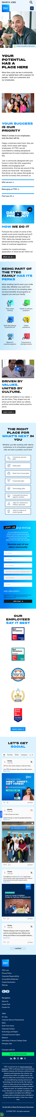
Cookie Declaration (8, 982)
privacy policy (10, 596)
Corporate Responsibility (10, 976)
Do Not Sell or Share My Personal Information (18, 1107)
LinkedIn (11, 1058)
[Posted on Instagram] (31, 810)
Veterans (5, 1038)
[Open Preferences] (2, 1114)
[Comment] (7, 802)
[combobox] (18, 578)
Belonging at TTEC (9, 189)
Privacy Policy (7, 973)
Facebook (15, 1058)
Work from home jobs (21, 473)
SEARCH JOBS (9, 2)
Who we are (7, 182)
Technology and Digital (10, 1032)
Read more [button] (6, 771)
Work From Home (8, 1026)
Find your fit (7, 196)
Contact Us (6, 1007)
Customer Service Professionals (13, 1020)
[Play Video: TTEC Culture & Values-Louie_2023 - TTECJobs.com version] (18, 369)
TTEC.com (5, 970)
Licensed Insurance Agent (11, 1035)
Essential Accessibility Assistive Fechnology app (6, 991)
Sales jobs (17, 466)
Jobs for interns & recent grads (19, 511)
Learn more (7, 412)
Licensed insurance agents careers (20, 496)
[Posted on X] (31, 762)
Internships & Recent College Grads (14, 1041)
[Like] (4, 802)
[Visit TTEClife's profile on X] (5, 761)
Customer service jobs (19, 458)
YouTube (21, 1058)
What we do (8, 257)
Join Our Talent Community (18, 1054)
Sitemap (5, 985)
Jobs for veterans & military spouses (20, 504)
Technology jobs (19, 488)
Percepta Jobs (7, 1044)
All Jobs (4, 1017)
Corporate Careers (8, 1029)
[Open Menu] (32, 8)
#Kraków (20, 876)
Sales (4, 1023)
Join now (17, 601)
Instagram (18, 1058)
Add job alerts (11, 591)
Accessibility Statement (10, 979)
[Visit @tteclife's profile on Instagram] (5, 810)
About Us (5, 1001)
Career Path (6, 1004)
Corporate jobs (18, 481)
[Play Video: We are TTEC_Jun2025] (18, 214)
